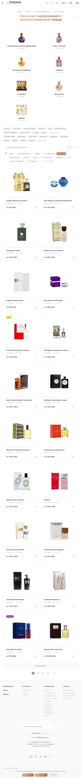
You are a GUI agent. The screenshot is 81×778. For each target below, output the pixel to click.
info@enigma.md (41, 737)
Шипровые (21, 136)
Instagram (35, 757)
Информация (49, 686)
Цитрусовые (32, 136)
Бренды (6, 694)
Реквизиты (47, 701)
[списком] (72, 147)
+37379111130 (36, 733)
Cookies (46, 715)
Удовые (6, 140)
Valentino (41, 128)
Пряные (31, 140)
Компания (26, 686)
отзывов (35, 746)
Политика (47, 704)
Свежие (23, 140)
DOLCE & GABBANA (10, 132)
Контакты (26, 696)
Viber (40, 757)
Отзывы (25, 693)
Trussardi (36, 132)
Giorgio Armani (25, 132)
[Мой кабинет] (57, 3)
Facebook (30, 757)
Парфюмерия (8, 686)
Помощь (66, 686)
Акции (5, 690)
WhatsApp (45, 757)
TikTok (51, 757)
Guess (49, 128)
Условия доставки (50, 696)
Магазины (47, 690)
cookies (29, 771)
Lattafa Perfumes (59, 128)
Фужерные (53, 136)
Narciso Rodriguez (29, 128)
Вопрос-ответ (67, 698)
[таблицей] (75, 147)
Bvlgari (44, 132)
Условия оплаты (49, 693)
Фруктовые (64, 136)
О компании (27, 690)
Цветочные (43, 136)
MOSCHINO (17, 128)
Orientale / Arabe (9, 136)
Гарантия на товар (50, 698)
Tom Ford (7, 128)
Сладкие (15, 140)
